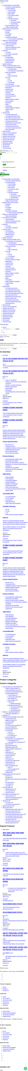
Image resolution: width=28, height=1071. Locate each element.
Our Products (6, 998)
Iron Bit (10, 81)
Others (7, 111)
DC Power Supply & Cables (12, 86)
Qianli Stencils (6, 144)
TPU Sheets (8, 34)
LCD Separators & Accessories (13, 67)
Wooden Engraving (13, 18)
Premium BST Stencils (8, 139)
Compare (5, 401)
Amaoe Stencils (7, 148)
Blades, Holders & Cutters (12, 99)
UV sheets (8, 35)
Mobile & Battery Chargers (12, 107)
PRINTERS (5, 50)
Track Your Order (7, 1000)
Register (5, 170)
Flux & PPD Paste (9, 94)
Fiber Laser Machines (11, 42)
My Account (6, 1002)
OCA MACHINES (7, 55)
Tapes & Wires (9, 109)
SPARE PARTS (6, 112)
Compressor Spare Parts (12, 126)
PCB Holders (8, 106)
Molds (7, 104)
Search (5, 327)
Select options (6, 861)
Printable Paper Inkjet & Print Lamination (16, 779)
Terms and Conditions (8, 1014)
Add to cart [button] (6, 674)
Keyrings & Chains (15, 22)
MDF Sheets (11, 13)
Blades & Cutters (9, 720)
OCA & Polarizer (9, 84)
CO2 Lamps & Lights (13, 15)
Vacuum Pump (9, 62)
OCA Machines (9, 57)
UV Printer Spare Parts (11, 114)
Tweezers (8, 92)
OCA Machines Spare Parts (12, 116)
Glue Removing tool (10, 96)
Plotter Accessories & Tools (12, 47)
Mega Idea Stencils (8, 143)
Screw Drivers (9, 91)
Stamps (10, 17)
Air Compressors (9, 59)
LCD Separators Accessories (15, 71)
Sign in (4, 164)
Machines (5, 715)
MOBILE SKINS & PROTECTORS (10, 29)
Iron (9, 79)
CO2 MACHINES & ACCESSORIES (11, 5)
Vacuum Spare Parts (10, 124)
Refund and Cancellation (9, 1013)
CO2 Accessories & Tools (12, 25)
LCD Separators (12, 69)
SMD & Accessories (10, 72)
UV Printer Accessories (11, 54)
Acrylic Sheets (12, 10)
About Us (5, 989)
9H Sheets (8, 30)
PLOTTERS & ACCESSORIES (10, 44)
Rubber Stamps (15, 703)
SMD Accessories (12, 76)
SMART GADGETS (7, 64)
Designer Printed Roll (8, 134)
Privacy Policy (6, 1011)
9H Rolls (7, 32)
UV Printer (8, 52)
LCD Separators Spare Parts (12, 118)
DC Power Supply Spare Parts (13, 128)
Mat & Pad (8, 102)
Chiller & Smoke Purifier (11, 27)
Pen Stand (13, 20)
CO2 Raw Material (10, 8)
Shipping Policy (7, 1016)
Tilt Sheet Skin (9, 782)
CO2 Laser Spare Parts (11, 121)
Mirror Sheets (11, 12)
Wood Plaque (14, 24)
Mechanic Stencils (7, 141)
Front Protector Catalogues (15, 39)
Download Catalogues (11, 37)
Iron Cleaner (11, 82)
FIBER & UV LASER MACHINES (10, 40)
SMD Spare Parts (9, 129)
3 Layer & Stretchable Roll (10, 133)
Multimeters (8, 87)
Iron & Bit (7, 77)
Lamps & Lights (9, 101)
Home (1, 336)
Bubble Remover (9, 60)
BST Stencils (6, 146)
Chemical (8, 97)
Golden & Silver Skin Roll (9, 136)
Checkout (5, 1005)
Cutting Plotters (9, 45)
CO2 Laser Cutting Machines (12, 7)
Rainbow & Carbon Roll (9, 138)
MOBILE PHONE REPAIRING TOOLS (11, 65)
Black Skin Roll (6, 131)
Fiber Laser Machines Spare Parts (14, 119)
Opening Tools (9, 89)
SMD (9, 74)
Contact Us (6, 990)
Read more (6, 398)
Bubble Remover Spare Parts (13, 123)
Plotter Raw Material (10, 49)
